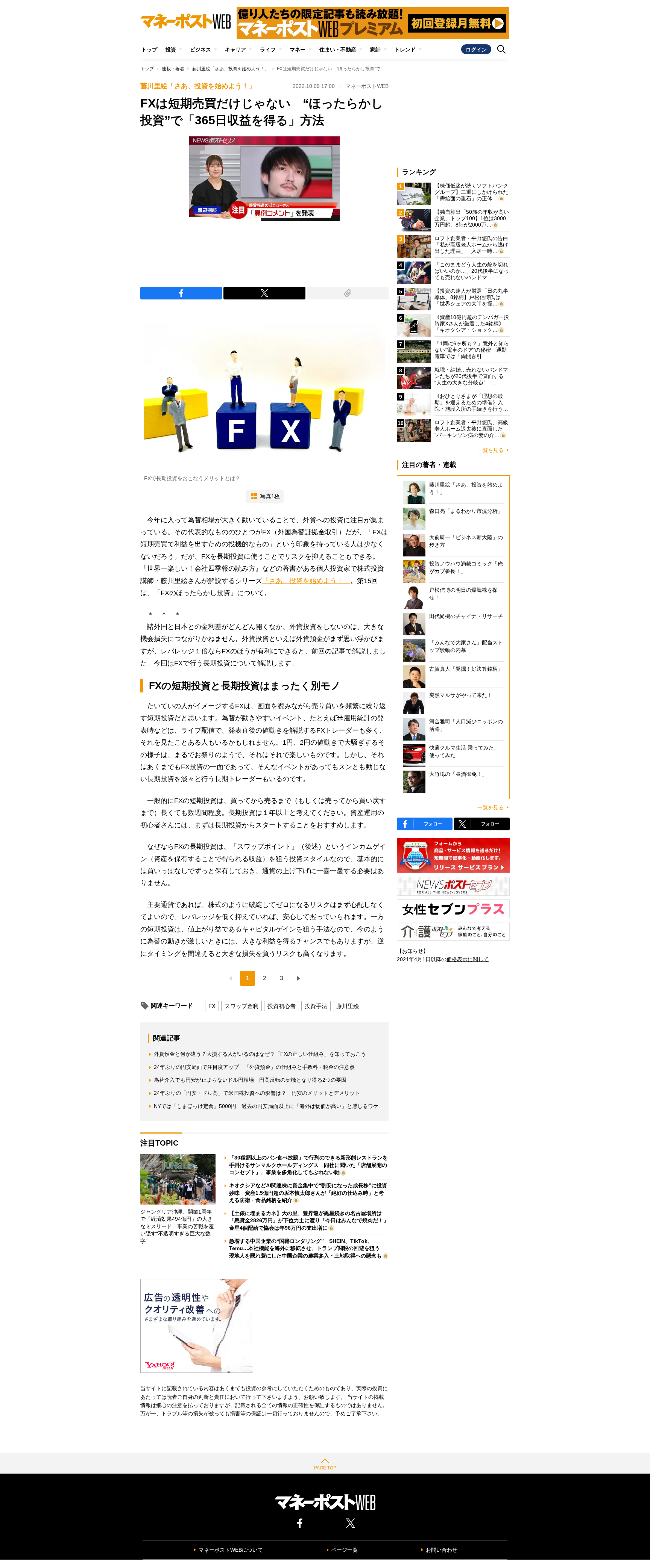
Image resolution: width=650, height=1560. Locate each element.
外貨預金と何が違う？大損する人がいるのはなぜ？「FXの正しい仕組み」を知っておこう (260, 1054)
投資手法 (316, 1006)
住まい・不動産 (337, 50)
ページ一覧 (344, 1549)
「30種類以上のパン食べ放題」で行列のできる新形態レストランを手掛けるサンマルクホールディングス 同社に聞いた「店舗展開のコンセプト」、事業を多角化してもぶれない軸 (308, 1165)
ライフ (268, 50)
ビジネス (200, 50)
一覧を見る (490, 450)
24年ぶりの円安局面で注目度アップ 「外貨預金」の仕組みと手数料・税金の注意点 (254, 1067)
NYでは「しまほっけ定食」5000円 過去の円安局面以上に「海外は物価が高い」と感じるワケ (266, 1106)
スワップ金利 (241, 1006)
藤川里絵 (347, 1006)
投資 (171, 50)
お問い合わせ (441, 1549)
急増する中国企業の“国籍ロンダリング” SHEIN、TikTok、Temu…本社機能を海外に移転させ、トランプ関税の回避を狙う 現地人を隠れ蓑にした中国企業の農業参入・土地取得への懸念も (307, 1248)
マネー (297, 50)
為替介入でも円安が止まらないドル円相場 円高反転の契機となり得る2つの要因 (250, 1080)
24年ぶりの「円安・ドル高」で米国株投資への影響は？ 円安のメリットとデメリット (257, 1093)
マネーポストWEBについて (231, 1549)
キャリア (235, 50)
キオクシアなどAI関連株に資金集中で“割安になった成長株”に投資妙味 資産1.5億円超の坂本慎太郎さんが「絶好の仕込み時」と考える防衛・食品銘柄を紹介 (308, 1192)
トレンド (405, 50)
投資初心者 (281, 1006)
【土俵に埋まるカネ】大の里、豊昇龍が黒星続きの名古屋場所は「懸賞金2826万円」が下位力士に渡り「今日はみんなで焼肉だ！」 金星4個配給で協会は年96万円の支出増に (311, 1220)
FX (212, 1006)
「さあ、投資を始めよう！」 (306, 581)
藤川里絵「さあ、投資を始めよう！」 (230, 68)
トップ (149, 50)
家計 (375, 50)
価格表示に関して (467, 959)
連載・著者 (173, 68)
